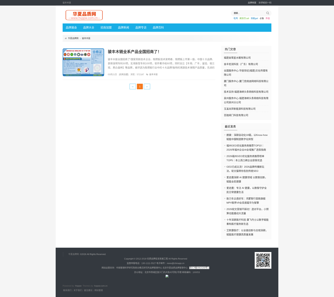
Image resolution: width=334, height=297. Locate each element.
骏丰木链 (153, 74)
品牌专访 (140, 27)
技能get (254, 18)
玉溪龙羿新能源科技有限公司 (240, 108)
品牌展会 (71, 27)
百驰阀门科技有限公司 (236, 115)
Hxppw (78, 286)
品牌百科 (158, 27)
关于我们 (78, 290)
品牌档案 (252, 3)
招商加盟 (106, 27)
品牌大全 (88, 27)
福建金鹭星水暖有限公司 (237, 57)
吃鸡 (236, 18)
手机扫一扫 (266, 3)
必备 (262, 18)
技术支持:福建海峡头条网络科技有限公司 (246, 91)
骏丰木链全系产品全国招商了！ (134, 52)
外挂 (268, 18)
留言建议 (88, 290)
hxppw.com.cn (101, 286)
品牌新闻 (123, 27)
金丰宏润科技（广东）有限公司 (241, 64)
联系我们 (67, 290)
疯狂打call (244, 18)
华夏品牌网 (73, 38)
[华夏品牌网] (84, 20)
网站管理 (98, 290)
